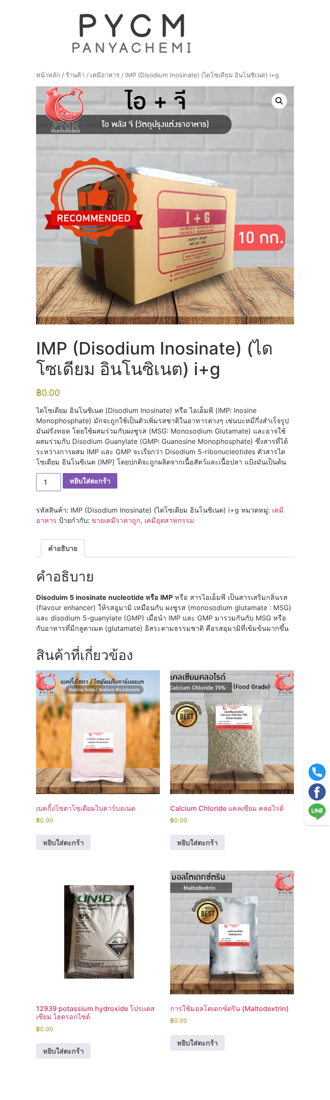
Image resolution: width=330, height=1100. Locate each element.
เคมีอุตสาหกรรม (169, 520)
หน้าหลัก (48, 75)
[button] (279, 101)
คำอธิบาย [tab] (62, 548)
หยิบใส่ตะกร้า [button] (63, 842)
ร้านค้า (75, 75)
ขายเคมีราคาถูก (116, 520)
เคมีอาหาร (104, 75)
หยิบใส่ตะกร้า (90, 481)
